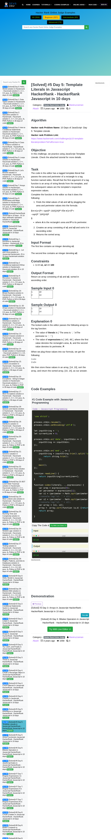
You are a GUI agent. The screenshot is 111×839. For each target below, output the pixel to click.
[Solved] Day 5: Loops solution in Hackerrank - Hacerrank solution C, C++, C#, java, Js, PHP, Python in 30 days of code (13, 162)
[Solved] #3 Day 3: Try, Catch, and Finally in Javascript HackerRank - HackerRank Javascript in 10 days (13, 649)
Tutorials (45, 5)
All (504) (36, 17)
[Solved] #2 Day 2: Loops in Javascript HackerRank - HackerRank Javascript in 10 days (12, 623)
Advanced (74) (55, 22)
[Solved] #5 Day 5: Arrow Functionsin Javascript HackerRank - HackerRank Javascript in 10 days (13, 739)
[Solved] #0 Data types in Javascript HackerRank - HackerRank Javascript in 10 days (12, 230)
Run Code (93, 5)
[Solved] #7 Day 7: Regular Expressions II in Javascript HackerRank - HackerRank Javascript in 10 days (13, 791)
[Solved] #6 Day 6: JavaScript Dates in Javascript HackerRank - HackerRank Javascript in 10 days (13, 765)
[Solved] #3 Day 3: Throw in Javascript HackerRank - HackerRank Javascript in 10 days (12, 662)
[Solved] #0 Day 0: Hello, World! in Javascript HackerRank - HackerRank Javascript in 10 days (12, 580)
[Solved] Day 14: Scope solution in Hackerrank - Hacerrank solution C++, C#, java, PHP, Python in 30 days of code (13, 353)
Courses (36, 5)
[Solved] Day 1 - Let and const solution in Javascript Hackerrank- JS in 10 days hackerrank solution (13, 254)
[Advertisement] (55, 50)
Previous (37, 604)
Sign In (104, 4)
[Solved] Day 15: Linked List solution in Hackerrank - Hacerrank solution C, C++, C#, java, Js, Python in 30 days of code (13, 367)
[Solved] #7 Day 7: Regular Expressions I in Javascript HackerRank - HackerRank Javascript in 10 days (13, 778)
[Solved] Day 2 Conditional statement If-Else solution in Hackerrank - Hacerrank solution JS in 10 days (13, 267)
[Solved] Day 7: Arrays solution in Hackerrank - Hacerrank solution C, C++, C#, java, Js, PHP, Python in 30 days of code (13, 190)
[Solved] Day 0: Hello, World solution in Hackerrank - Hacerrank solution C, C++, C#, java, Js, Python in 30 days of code (13, 91)
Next (84, 615)
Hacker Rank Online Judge (54, 105)
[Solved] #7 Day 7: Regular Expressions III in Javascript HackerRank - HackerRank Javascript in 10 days (13, 804)
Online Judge (79, 5)
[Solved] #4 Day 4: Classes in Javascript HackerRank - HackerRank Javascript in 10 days (12, 700)
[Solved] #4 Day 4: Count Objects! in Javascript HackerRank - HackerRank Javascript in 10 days (13, 687)
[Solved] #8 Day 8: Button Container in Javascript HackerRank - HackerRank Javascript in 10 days (13, 829)
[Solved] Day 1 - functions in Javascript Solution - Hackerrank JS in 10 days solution (13, 242)
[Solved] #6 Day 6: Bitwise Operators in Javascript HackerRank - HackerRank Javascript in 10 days (13, 752)
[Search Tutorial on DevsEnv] (22, 5)
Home (28, 5)
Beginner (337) (51, 17)
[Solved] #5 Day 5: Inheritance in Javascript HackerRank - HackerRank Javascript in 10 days (12, 713)
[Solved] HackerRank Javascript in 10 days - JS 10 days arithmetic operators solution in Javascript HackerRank (13, 217)
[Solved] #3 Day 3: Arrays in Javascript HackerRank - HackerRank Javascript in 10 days (12, 636)
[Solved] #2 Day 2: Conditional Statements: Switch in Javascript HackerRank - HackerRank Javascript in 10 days (12, 609)
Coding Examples (61, 5)
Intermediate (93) (70, 17)
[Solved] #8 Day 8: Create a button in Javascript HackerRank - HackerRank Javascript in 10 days (13, 816)
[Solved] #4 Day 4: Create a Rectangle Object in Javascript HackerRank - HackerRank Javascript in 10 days (13, 675)
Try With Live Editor (57, 525)
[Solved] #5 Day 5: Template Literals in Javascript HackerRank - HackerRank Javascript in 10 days (13, 726)
